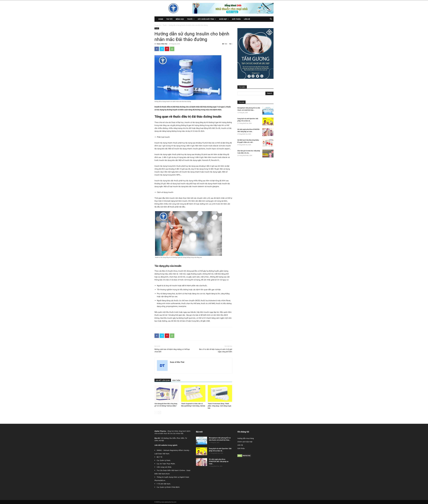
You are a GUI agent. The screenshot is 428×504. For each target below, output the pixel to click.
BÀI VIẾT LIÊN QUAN (163, 380)
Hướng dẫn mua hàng (245, 438)
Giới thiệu (236, 19)
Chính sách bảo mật (244, 442)
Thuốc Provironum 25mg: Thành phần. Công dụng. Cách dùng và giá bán (219, 406)
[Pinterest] (167, 49)
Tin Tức (169, 19)
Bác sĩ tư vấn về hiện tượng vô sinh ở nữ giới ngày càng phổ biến (215, 350)
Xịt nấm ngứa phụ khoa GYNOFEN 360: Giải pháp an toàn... (218, 461)
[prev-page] (155, 412)
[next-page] (159, 412)
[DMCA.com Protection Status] (244, 456)
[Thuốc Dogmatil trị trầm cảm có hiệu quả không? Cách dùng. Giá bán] (193, 393)
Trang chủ (157, 25)
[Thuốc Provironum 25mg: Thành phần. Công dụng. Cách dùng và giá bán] (220, 393)
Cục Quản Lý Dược (163, 460)
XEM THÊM (176, 380)
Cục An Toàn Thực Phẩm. (166, 464)
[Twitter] (162, 49)
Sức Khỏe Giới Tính (206, 19)
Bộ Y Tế (159, 457)
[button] (271, 19)
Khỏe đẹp (223, 19)
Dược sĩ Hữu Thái (162, 44)
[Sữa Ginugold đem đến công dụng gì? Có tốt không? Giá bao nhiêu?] (166, 393)
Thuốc (190, 19)
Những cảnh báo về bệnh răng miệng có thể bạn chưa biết (172, 350)
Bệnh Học (180, 19)
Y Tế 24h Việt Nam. (164, 484)
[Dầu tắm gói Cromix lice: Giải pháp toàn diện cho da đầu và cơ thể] (268, 153)
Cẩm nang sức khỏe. (164, 467)
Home (160, 19)
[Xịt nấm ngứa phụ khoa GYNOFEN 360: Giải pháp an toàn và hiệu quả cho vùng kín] (268, 132)
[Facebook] (156, 49)
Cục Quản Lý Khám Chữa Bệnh (168, 487)
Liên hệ (247, 19)
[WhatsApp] (172, 49)
